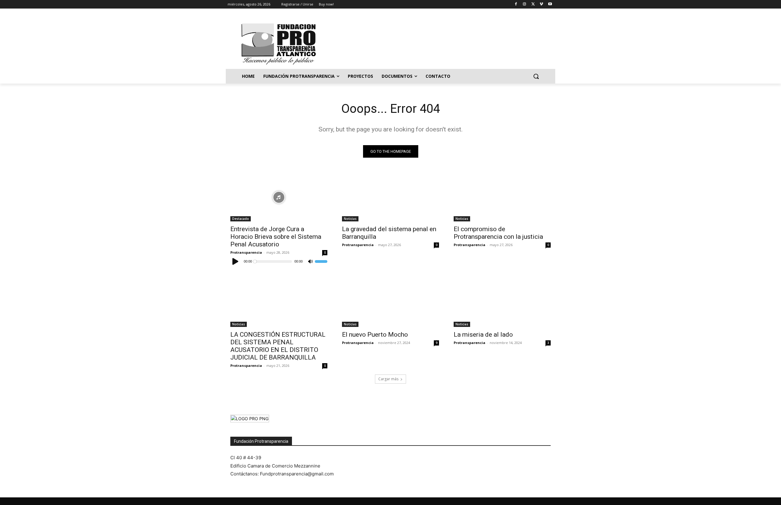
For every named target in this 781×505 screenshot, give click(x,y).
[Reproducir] (235, 261)
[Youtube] (549, 4)
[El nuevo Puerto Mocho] (390, 302)
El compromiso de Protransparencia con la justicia (498, 232)
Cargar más (388, 378)
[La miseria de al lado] (502, 302)
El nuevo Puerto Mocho (375, 334)
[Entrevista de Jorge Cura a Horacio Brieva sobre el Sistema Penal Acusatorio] (278, 197)
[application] (278, 261)
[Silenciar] (310, 261)
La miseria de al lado (483, 334)
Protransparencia (246, 252)
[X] (533, 4)
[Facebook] (516, 4)
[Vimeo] (541, 4)
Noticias (350, 219)
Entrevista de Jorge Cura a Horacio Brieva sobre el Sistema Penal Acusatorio (275, 236)
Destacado (240, 219)
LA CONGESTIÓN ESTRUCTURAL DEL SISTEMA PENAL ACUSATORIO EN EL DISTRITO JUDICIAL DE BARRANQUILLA (278, 346)
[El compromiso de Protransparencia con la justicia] (502, 197)
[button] (536, 76)
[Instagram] (524, 4)
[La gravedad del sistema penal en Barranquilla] (390, 197)
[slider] (321, 261)
